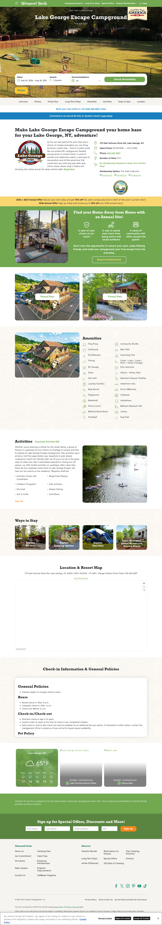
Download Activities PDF (47, 441)
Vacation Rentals (89, 851)
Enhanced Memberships (43, 862)
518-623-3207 (81, 23)
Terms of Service (106, 900)
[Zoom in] (144, 583)
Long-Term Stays (92, 3)
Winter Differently (89, 863)
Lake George (87, 10)
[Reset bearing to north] (144, 590)
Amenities (92, 101)
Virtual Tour (53, 101)
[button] (88, 81)
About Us (19, 851)
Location (141, 101)
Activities (107, 101)
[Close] (158, 918)
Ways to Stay (124, 101)
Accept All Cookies (141, 918)
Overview (23, 101)
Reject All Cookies (123, 918)
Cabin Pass (42, 856)
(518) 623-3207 (92, 109)
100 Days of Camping (114, 863)
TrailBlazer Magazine (46, 875)
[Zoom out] (144, 586)
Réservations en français (111, 852)
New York (73, 10)
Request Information (109, 260)
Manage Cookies (105, 918)
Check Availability (125, 79)
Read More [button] (69, 169)
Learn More (106, 116)
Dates (20, 77)
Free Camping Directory (132, 852)
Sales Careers (21, 868)
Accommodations (80, 77)
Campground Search (74, 3)
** (145, 199)
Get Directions (81, 578)
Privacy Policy (91, 900)
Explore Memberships (126, 3)
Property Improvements (44, 869)
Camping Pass (44, 851)
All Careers (20, 861)
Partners (130, 858)
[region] (81, 615)
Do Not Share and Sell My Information (131, 900)
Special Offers (108, 3)
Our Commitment (23, 856)
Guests (53, 77)
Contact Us (20, 875)
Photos (21, 90)
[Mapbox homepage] (21, 649)
